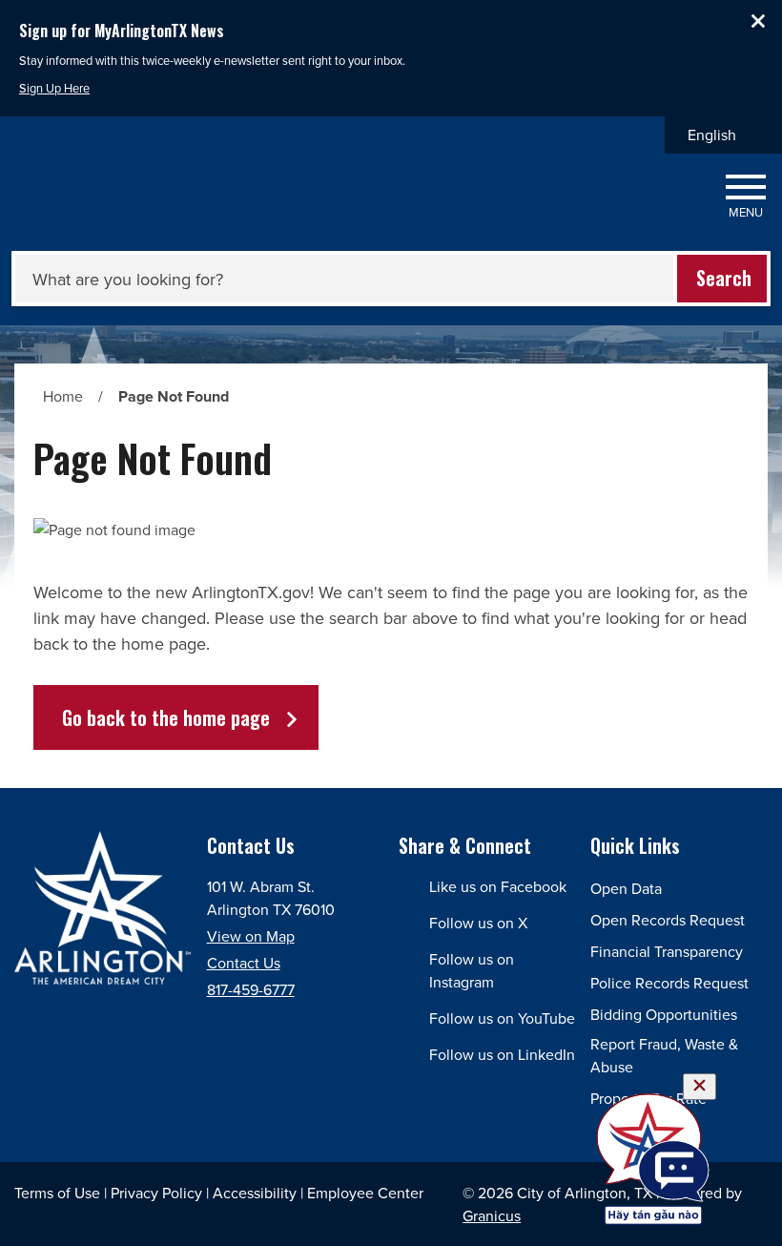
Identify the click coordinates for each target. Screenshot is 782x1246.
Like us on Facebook (497, 886)
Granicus (492, 1215)
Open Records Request (667, 919)
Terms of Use (57, 1192)
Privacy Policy (156, 1192)
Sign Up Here (54, 87)
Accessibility (255, 1192)
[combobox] (723, 135)
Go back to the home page (166, 717)
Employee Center (365, 1192)
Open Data (626, 888)
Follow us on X (478, 922)
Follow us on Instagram (471, 970)
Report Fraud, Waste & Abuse (664, 1055)
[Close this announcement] (759, 21)
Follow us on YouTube (502, 1017)
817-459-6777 (251, 989)
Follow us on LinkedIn (502, 1054)
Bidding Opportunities (663, 1014)
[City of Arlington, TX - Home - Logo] (123, 197)
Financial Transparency (666, 951)
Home (63, 395)
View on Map (251, 935)
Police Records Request (669, 982)
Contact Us (243, 962)
